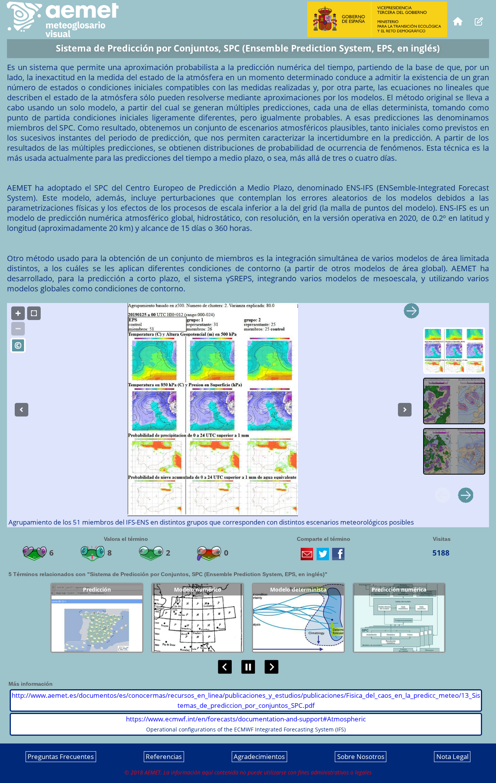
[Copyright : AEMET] (18, 345)
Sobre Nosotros (360, 756)
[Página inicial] (458, 20)
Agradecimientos (259, 756)
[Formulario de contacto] (479, 20)
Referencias (164, 756)
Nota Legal (452, 756)
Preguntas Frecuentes (61, 756)
